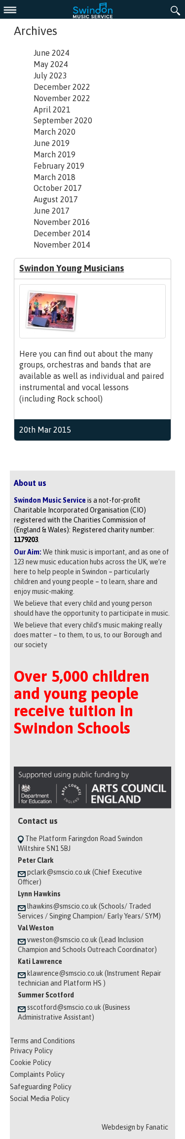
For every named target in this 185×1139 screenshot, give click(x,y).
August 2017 (56, 199)
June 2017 (52, 210)
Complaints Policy (37, 1074)
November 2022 (62, 98)
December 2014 (62, 233)
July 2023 (50, 75)
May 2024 (51, 64)
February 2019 (59, 165)
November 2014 (62, 244)
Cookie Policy (30, 1062)
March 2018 (54, 177)
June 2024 (52, 52)
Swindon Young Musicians (71, 268)
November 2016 (62, 222)
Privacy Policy (31, 1051)
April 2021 (52, 109)
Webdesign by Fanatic (135, 1127)
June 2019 (52, 143)
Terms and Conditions (42, 1041)
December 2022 (62, 86)
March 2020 (54, 131)
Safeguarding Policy (41, 1087)
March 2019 (54, 154)
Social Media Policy (40, 1098)
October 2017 (58, 188)
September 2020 (63, 120)
